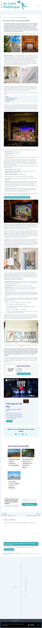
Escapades (26, 591)
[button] (37, 5)
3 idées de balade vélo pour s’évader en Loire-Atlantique (14, 462)
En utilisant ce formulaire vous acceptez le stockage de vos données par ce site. (19, 547)
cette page (12, 290)
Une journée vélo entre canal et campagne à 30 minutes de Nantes (27, 463)
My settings (31, 625)
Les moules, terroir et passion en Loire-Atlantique (13, 484)
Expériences (26, 587)
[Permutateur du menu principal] (40, 5)
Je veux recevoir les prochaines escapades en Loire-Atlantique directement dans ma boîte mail (21, 544)
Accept (38, 624)
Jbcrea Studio (15, 621)
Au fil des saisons (26, 580)
